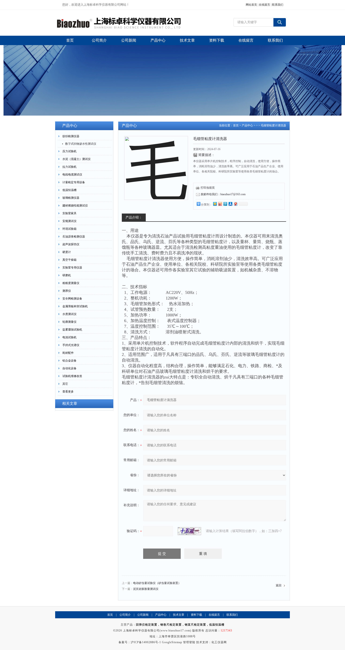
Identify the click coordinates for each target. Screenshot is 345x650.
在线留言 (264, 4)
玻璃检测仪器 (70, 197)
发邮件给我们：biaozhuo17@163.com (223, 194)
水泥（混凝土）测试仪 (76, 159)
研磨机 (66, 275)
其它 (65, 383)
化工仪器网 (219, 642)
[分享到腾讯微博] (225, 204)
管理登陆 (189, 642)
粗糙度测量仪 (70, 283)
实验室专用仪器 (72, 267)
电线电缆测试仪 (72, 174)
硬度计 (66, 252)
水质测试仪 (69, 314)
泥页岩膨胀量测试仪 (145, 589)
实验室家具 (69, 213)
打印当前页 (208, 187)
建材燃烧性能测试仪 (75, 205)
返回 (278, 585)
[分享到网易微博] (235, 204)
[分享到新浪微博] (219, 204)
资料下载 (196, 614)
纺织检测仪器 (70, 136)
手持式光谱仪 (70, 345)
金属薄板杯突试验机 (75, 306)
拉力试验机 (69, 166)
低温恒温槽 (69, 190)
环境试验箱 (69, 228)
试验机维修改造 (72, 376)
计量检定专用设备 (73, 182)
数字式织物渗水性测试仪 (80, 143)
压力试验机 (69, 151)
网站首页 (251, 4)
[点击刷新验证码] (189, 531)
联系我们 (277, 4)
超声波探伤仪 (70, 244)
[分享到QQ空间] (214, 204)
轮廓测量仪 (69, 321)
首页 (236, 125)
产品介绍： (134, 217)
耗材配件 (68, 352)
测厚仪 (66, 290)
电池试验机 (69, 337)
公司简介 (125, 614)
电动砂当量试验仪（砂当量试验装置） (157, 583)
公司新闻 (143, 614)
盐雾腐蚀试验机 (72, 329)
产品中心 (247, 125)
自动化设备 (69, 368)
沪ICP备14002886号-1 (146, 642)
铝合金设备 (69, 360)
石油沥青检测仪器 (73, 236)
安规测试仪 (69, 221)
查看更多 (68, 391)
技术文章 (178, 614)
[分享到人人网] (230, 204)
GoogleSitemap (172, 642)
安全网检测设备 (72, 298)
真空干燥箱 (69, 259)
